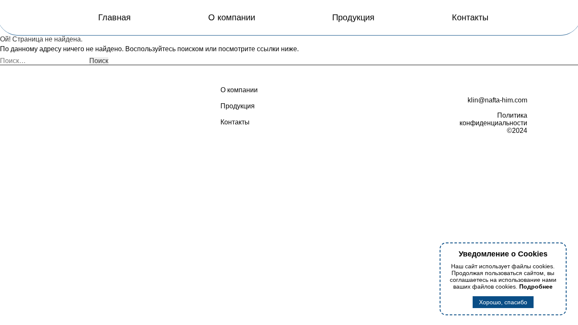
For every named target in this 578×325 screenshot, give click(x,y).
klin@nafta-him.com (497, 100)
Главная (114, 17)
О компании (231, 17)
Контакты (470, 17)
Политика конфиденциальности (493, 119)
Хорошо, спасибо (503, 302)
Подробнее (536, 286)
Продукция (353, 17)
